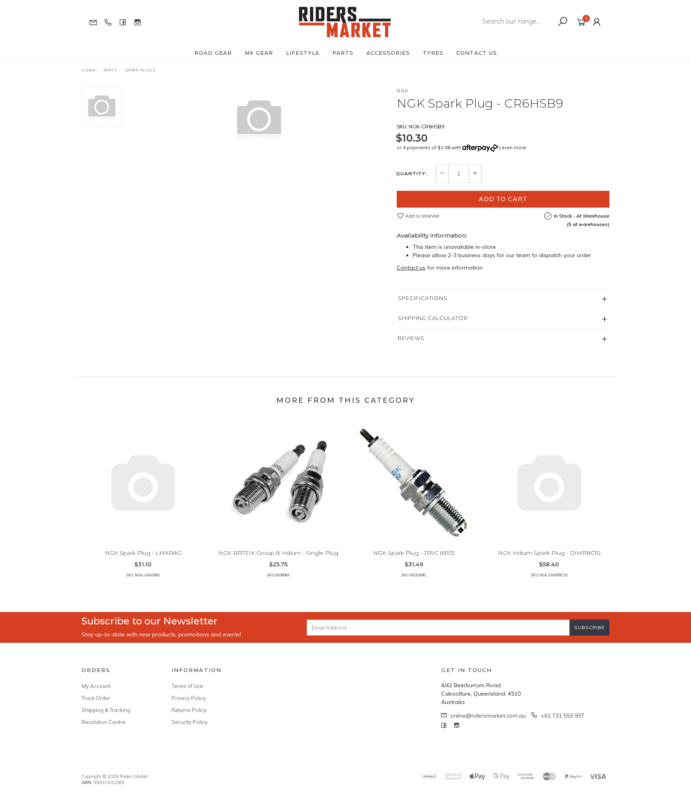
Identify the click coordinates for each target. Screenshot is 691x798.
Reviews (411, 338)
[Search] (562, 21)
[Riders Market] (345, 21)
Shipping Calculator (433, 318)
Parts (342, 53)
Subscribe (589, 627)
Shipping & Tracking (106, 710)
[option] (259, 118)
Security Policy (190, 722)
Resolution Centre (104, 722)
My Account (96, 686)
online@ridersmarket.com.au (488, 715)
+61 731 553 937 (562, 715)
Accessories (388, 53)
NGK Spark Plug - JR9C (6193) (414, 552)
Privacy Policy (189, 698)
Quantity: (411, 173)
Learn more (512, 147)
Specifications (422, 298)
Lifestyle (303, 53)
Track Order (96, 698)
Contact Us (476, 53)
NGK (403, 91)
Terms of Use (187, 686)
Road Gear (213, 53)
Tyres (433, 53)
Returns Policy (189, 710)
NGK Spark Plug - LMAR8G (143, 552)
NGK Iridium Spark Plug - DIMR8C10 (549, 552)
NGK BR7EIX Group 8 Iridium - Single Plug (278, 552)
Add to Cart (503, 199)
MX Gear (259, 53)
